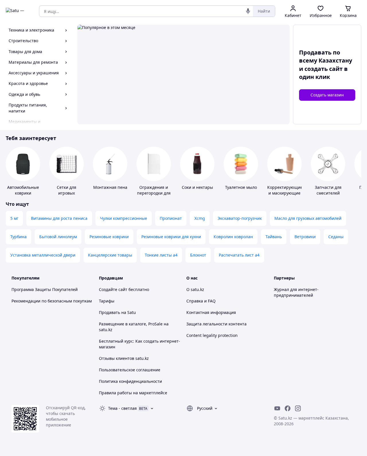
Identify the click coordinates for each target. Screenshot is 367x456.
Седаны (335, 236)
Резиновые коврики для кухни (171, 236)
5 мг (14, 218)
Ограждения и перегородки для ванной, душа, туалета (154, 196)
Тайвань (274, 236)
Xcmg (199, 218)
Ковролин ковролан (233, 236)
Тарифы (106, 301)
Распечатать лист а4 (239, 255)
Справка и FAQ (201, 301)
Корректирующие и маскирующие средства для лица (285, 196)
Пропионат (171, 218)
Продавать (109, 312)
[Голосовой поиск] (248, 11)
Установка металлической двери (42, 255)
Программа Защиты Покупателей (44, 289)
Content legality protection (212, 335)
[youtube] (277, 408)
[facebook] (287, 408)
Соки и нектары (197, 187)
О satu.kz (195, 289)
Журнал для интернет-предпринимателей (296, 292)
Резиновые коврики (109, 236)
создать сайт (323, 69)
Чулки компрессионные (123, 218)
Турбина (18, 236)
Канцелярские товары (110, 255)
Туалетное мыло (241, 187)
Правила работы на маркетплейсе (133, 392)
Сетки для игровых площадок (67, 193)
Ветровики (305, 236)
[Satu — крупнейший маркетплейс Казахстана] (18, 11)
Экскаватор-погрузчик (240, 218)
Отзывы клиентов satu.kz (124, 358)
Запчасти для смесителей (328, 190)
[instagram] (297, 408)
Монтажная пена (110, 187)
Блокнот (198, 255)
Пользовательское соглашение (129, 369)
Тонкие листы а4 (161, 255)
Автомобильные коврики (23, 190)
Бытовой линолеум (58, 236)
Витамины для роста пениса (59, 218)
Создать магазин (327, 95)
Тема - (122, 408)
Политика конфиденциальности (130, 381)
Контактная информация (211, 312)
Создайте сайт (113, 289)
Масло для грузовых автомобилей (307, 218)
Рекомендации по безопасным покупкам (51, 301)
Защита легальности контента (216, 324)
